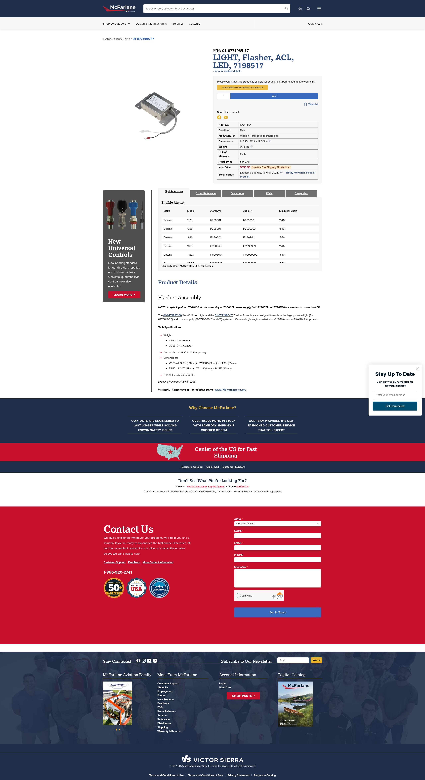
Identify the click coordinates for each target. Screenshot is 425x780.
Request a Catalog (192, 467)
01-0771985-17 (224, 315)
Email (238, 543)
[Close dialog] (417, 369)
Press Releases (166, 711)
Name (238, 531)
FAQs (160, 707)
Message (241, 567)
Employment (164, 691)
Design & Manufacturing (151, 23)
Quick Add (315, 23)
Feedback (134, 562)
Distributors (164, 723)
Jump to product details (227, 71)
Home (107, 38)
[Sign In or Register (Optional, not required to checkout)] (300, 9)
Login (222, 683)
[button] (242, 87)
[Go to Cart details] (308, 9)
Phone (238, 555)
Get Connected (395, 406)
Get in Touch (278, 612)
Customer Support (234, 467)
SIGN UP (316, 660)
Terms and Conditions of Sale (205, 775)
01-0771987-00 (172, 315)
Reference (163, 719)
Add (274, 96)
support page (216, 486)
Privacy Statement (238, 775)
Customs (194, 23)
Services (177, 23)
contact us (242, 486)
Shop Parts (122, 38)
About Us (163, 687)
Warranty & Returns (169, 731)
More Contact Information (158, 562)
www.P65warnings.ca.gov (230, 390)
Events (161, 695)
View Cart (225, 687)
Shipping (162, 727)
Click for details (203, 266)
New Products (165, 699)
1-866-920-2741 (118, 572)
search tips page (197, 486)
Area (238, 519)
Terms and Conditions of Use (166, 775)
